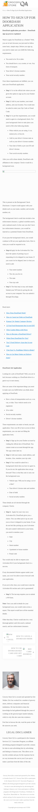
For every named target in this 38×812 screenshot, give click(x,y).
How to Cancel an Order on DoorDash (19, 317)
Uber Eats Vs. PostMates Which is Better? (20, 350)
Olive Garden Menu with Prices (17, 330)
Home (4, 10)
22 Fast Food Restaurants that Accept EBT (20, 326)
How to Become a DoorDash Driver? (18, 334)
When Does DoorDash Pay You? (17, 338)
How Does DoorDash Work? (16, 313)
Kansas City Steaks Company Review (19, 321)
